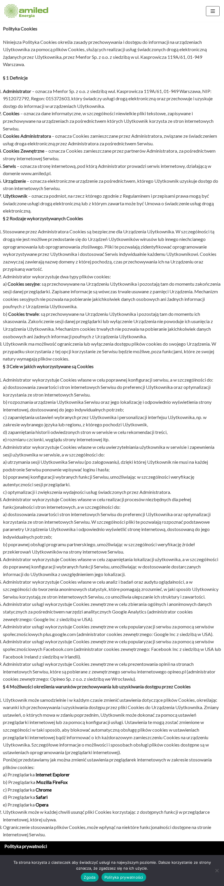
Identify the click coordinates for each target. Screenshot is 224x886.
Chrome (44, 789)
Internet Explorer (53, 774)
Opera (42, 804)
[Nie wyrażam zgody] (217, 870)
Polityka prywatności (25, 846)
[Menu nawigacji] (213, 11)
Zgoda (89, 877)
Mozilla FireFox (52, 782)
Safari (42, 797)
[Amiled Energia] (26, 11)
